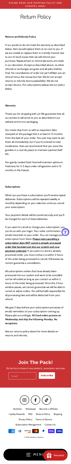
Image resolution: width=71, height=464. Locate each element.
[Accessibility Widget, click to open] (65, 232)
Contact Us (50, 424)
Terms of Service (44, 419)
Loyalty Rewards (17, 414)
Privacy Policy (25, 419)
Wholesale (31, 409)
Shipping (58, 414)
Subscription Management (28, 424)
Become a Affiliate (48, 409)
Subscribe (47, 375)
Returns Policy (43, 414)
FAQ (30, 414)
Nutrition (17, 409)
